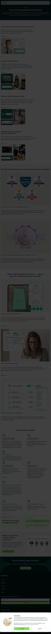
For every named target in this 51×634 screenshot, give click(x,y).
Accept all (22, 628)
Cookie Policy (35, 624)
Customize (40, 628)
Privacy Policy (28, 624)
